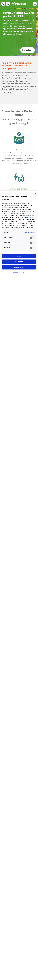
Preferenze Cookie (19, 272)
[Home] (3, 4)
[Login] (8, 4)
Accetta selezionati (19, 267)
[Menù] (35, 4)
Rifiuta (19, 256)
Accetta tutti (19, 261)
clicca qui (29, 217)
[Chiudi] (35, 193)
